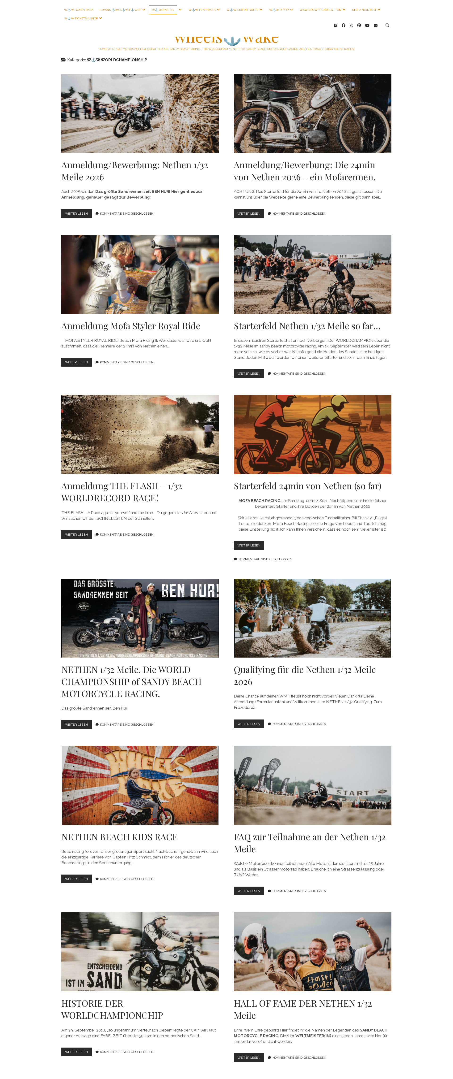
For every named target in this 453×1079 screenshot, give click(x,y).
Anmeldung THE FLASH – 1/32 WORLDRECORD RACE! (140, 434)
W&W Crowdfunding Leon (320, 10)
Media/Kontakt (364, 10)
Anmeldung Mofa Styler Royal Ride (140, 274)
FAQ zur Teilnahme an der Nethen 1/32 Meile (312, 785)
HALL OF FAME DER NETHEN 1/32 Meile (312, 951)
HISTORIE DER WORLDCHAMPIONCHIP (140, 951)
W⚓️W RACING (163, 10)
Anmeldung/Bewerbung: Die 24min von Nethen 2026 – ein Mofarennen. (312, 113)
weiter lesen (78, 215)
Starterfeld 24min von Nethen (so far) (312, 434)
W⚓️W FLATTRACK (202, 10)
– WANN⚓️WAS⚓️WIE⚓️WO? (120, 10)
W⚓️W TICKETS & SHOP (81, 18)
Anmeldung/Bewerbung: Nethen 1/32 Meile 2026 (140, 113)
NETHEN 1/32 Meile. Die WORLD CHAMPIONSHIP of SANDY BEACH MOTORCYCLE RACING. (140, 618)
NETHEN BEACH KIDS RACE (140, 785)
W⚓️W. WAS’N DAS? (78, 10)
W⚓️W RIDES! (279, 10)
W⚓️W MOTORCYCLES (242, 10)
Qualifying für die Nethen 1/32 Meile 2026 (312, 618)
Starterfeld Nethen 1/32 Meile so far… (312, 274)
